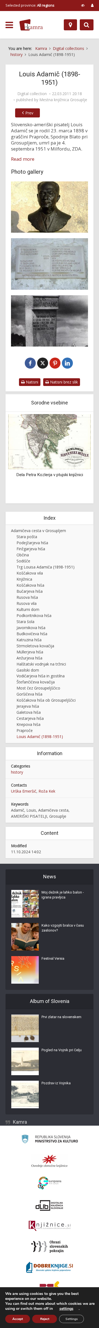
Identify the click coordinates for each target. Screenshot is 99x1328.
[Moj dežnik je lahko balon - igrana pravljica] (25, 903)
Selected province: (30, 5)
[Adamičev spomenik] (49, 321)
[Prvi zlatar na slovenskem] (25, 1028)
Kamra (20, 1122)
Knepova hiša (28, 724)
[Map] (70, 24)
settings (66, 1308)
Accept (17, 1319)
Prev (29, 113)
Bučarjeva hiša (29, 591)
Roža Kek (46, 791)
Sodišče (23, 561)
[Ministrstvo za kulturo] (49, 1140)
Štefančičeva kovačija (35, 682)
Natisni (31, 382)
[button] (77, 458)
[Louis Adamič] (49, 207)
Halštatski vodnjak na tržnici (41, 664)
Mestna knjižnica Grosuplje (63, 99)
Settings (71, 1319)
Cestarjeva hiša (30, 718)
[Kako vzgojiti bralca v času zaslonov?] (25, 937)
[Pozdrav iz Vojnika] (25, 1094)
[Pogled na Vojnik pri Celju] (25, 1061)
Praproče (24, 730)
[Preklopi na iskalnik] (87, 24)
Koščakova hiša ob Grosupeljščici (46, 700)
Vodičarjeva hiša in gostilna (40, 675)
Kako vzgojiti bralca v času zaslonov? (63, 927)
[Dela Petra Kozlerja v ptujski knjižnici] (49, 441)
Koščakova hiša (30, 585)
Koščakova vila (29, 573)
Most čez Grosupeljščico (38, 688)
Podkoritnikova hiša (33, 615)
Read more (22, 159)
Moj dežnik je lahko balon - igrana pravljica (63, 894)
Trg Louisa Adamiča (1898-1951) (45, 567)
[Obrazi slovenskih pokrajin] (50, 1247)
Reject (44, 1319)
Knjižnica (24, 579)
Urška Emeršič (23, 791)
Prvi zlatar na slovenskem (61, 1017)
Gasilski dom (27, 670)
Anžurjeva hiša (29, 658)
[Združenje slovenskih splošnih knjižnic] (49, 1226)
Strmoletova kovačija (35, 645)
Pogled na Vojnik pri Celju (62, 1050)
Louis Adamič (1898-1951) (39, 736)
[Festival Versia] (25, 970)
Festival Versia (53, 958)
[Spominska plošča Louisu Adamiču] (49, 263)
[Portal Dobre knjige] (49, 1267)
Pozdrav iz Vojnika (56, 1083)
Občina (22, 554)
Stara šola (25, 621)
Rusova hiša (27, 597)
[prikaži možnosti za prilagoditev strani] (83, 5)
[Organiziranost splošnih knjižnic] (49, 1161)
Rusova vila (26, 603)
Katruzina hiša (29, 639)
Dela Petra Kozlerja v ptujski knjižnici (49, 474)
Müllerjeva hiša (29, 651)
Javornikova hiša (30, 627)
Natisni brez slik (63, 382)
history (17, 772)
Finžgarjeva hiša (30, 548)
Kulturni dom (27, 609)
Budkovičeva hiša (31, 633)
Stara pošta (26, 536)
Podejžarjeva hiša (32, 542)
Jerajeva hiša (27, 706)
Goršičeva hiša (29, 694)
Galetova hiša (28, 712)
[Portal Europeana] (49, 1183)
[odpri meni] (9, 25)
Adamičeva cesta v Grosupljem (38, 530)
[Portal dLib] (49, 1205)
